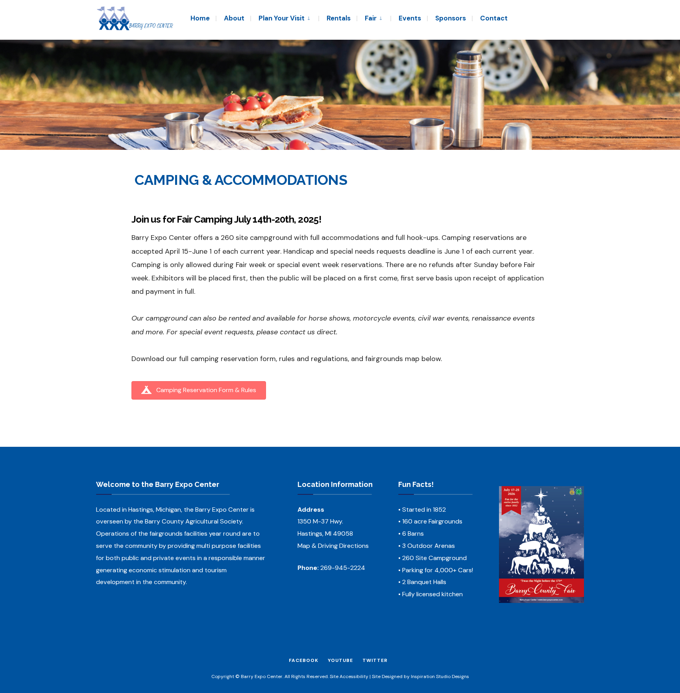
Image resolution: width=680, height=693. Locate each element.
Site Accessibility (349, 676)
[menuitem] (284, 17)
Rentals (339, 18)
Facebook (303, 660)
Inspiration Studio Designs (440, 676)
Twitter (375, 660)
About (234, 18)
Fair (371, 18)
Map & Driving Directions (333, 546)
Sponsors (450, 18)
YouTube (340, 660)
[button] (198, 390)
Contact (494, 18)
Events (410, 18)
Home (200, 18)
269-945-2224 (342, 568)
